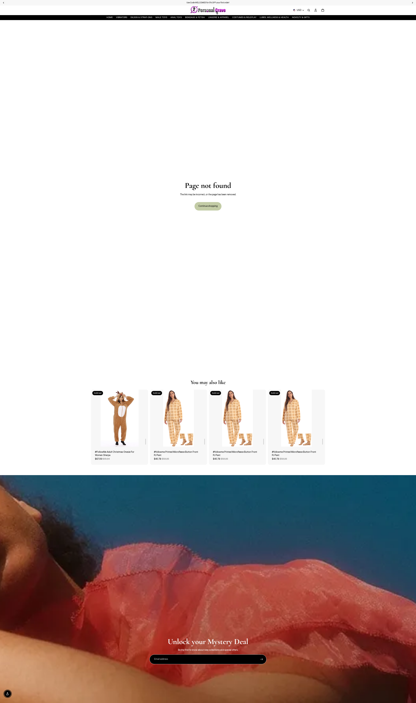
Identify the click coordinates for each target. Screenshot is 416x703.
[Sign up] (261, 659)
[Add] (145, 442)
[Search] (308, 10)
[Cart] (322, 10)
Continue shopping (208, 206)
